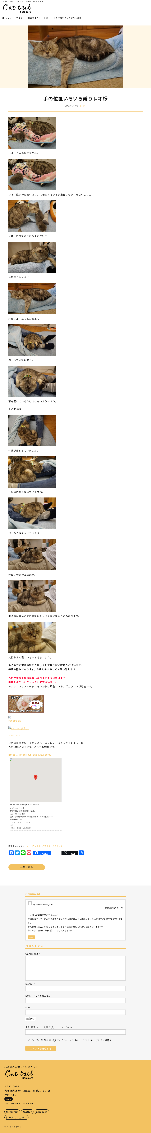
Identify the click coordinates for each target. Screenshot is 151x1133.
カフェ (27, 846)
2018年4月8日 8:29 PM (114, 908)
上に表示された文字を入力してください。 (50, 1027)
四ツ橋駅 (36, 846)
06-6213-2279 (22, 1103)
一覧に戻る (26, 867)
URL (28, 1007)
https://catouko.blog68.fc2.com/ (29, 754)
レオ (82, 105)
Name (29, 984)
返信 (31, 937)
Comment (31, 953)
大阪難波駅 (57, 846)
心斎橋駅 (46, 846)
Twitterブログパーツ (15, 735)
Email (29, 995)
